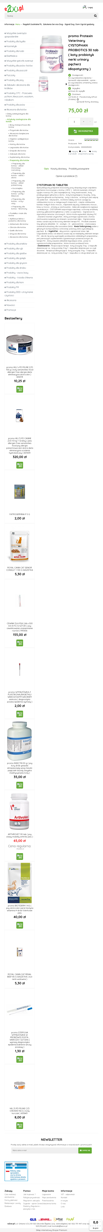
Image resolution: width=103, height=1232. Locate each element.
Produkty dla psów (15, 104)
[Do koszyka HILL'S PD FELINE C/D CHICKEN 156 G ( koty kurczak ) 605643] (19, 1125)
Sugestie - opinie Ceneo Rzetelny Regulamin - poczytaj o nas (32, 1206)
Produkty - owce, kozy (17, 272)
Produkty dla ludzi (15, 51)
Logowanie (46, 1194)
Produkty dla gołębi (16, 258)
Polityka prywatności (31, 1197)
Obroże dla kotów (18, 227)
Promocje (11, 310)
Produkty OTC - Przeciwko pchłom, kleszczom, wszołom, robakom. (19, 96)
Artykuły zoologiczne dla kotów (18, 120)
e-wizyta (64, 1200)
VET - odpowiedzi (68, 1194)
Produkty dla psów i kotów (19, 65)
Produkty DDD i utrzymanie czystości (19, 294)
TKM (80, 143)
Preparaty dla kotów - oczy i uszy (18, 201)
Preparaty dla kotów (19, 160)
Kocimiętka (17, 188)
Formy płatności (11, 1200)
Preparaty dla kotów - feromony (19, 207)
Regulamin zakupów (31, 1200)
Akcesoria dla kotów (16, 109)
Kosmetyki (11, 46)
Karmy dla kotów (17, 144)
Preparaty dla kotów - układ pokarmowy (18, 183)
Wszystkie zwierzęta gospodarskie (15, 35)
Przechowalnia (48, 1200)
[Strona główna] (14, 8)
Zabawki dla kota (17, 154)
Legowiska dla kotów (19, 147)
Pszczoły (10, 75)
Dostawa (8, 1206)
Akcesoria (11, 300)
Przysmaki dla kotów (19, 130)
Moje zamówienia (49, 1197)
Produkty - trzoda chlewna (19, 277)
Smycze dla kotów (18, 234)
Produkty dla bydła (15, 41)
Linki (63, 1207)
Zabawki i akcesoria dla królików (17, 87)
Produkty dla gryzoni (16, 263)
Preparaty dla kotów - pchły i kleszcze (18, 193)
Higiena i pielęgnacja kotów (18, 140)
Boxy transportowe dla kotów (19, 126)
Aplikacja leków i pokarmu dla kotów (17, 219)
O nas (63, 1203)
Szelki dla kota (16, 230)
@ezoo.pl (63, 1226)
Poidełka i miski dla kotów (18, 214)
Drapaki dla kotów (18, 150)
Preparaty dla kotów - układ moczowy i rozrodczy (18, 166)
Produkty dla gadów (16, 253)
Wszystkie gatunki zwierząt (19, 60)
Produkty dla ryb (14, 248)
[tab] (47, 168)
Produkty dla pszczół (16, 70)
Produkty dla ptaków (16, 243)
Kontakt (64, 1197)
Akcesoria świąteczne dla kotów (19, 134)
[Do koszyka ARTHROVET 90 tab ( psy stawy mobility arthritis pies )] (19, 856)
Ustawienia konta (49, 1203)
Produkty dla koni (15, 282)
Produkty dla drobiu (16, 268)
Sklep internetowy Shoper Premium (51, 1230)
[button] (66, 84)
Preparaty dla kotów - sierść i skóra (18, 175)
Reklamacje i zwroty (13, 1203)
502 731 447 (76, 1223)
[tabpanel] (67, 227)
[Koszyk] (97, 7)
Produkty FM (12, 287)
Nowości (10, 305)
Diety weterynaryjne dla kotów (17, 114)
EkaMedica (11, 56)
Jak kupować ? (29, 1194)
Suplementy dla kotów (20, 157)
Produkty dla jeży (15, 80)
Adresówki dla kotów (19, 224)
